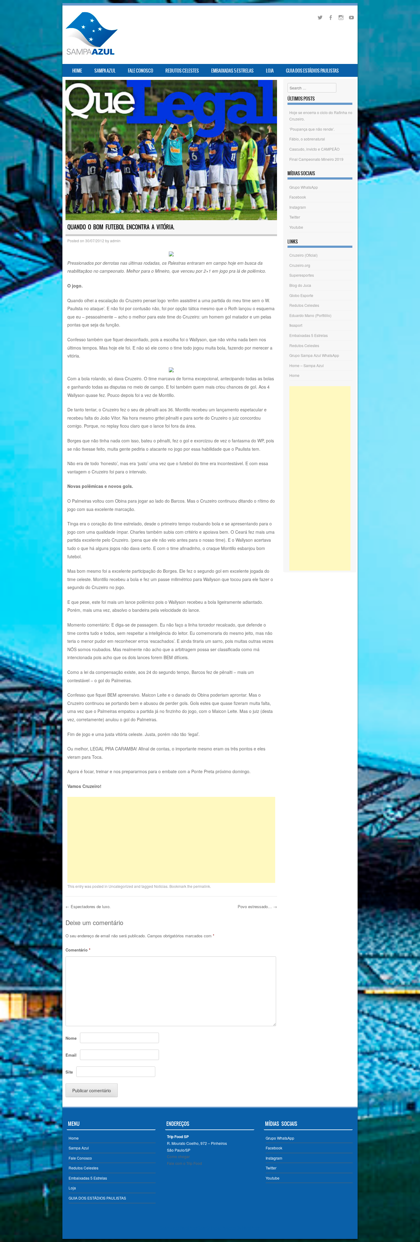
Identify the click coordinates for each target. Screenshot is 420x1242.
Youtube (296, 227)
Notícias (161, 886)
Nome (71, 1038)
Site (69, 1072)
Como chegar (178, 1156)
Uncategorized (121, 886)
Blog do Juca (300, 285)
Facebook (297, 197)
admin (115, 240)
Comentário (77, 950)
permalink (201, 886)
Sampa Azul (105, 70)
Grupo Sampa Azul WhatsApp (314, 355)
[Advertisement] (171, 840)
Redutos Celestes (182, 70)
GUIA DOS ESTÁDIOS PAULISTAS (312, 70)
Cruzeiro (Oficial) (303, 255)
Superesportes (301, 275)
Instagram (297, 207)
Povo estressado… (257, 906)
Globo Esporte (301, 295)
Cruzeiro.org (299, 265)
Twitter (294, 217)
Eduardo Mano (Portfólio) (310, 315)
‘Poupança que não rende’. (312, 129)
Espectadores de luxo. (88, 906)
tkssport (295, 325)
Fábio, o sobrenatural (307, 138)
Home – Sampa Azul (306, 365)
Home (77, 70)
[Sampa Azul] (91, 55)
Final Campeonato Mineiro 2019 (316, 159)
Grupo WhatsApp (303, 187)
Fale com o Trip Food (184, 1163)
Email (71, 1055)
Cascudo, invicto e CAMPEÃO (314, 149)
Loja (270, 70)
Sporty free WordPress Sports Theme (190, 1228)
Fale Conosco (140, 70)
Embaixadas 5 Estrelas (232, 70)
